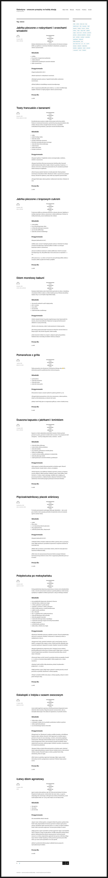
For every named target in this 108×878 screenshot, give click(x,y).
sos (84, 43)
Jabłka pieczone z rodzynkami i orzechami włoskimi (41, 29)
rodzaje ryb (81, 39)
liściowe (87, 28)
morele (17, 287)
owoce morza (79, 32)
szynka (87, 43)
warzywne (79, 45)
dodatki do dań (75, 26)
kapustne (74, 28)
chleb (74, 24)
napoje (74, 32)
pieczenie (89, 32)
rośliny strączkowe (76, 41)
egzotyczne (22, 118)
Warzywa (72, 9)
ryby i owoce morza (76, 43)
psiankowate (75, 39)
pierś (74, 37)
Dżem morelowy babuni (30, 277)
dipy (86, 24)
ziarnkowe (21, 40)
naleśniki (88, 30)
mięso (78, 30)
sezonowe (21, 507)
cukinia (77, 24)
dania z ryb (82, 24)
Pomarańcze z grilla (28, 355)
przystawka (88, 37)
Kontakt (90, 9)
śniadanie (84, 50)
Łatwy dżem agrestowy (30, 779)
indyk (88, 26)
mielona (74, 30)
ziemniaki (88, 48)
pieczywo (88, 34)
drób (80, 26)
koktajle (79, 28)
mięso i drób (83, 30)
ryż (82, 43)
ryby (82, 41)
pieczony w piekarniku (82, 34)
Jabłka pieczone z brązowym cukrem (38, 199)
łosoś (80, 50)
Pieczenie (78, 9)
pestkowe (24, 287)
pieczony (74, 34)
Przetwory (84, 9)
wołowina (74, 48)
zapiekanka (80, 48)
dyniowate (84, 26)
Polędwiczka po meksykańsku (34, 575)
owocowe (84, 32)
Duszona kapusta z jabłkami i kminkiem (39, 419)
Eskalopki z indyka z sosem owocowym (39, 695)
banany (17, 118)
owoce (17, 40)
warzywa (74, 45)
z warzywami (75, 50)
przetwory (82, 37)
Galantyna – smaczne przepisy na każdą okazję (36, 9)
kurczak (83, 28)
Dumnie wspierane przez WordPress (43, 872)
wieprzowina (84, 45)
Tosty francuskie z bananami (33, 108)
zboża (84, 48)
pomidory (78, 37)
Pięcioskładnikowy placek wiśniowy (37, 497)
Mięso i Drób (65, 9)
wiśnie (24, 507)
